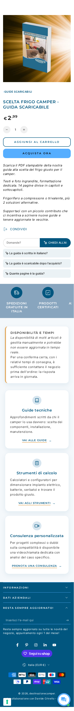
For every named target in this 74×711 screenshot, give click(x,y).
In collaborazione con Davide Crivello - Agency (37, 698)
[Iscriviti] (68, 620)
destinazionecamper (42, 693)
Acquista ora (37, 153)
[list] (37, 301)
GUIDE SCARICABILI (18, 91)
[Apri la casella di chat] (64, 699)
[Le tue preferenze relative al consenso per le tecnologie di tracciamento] (7, 702)
